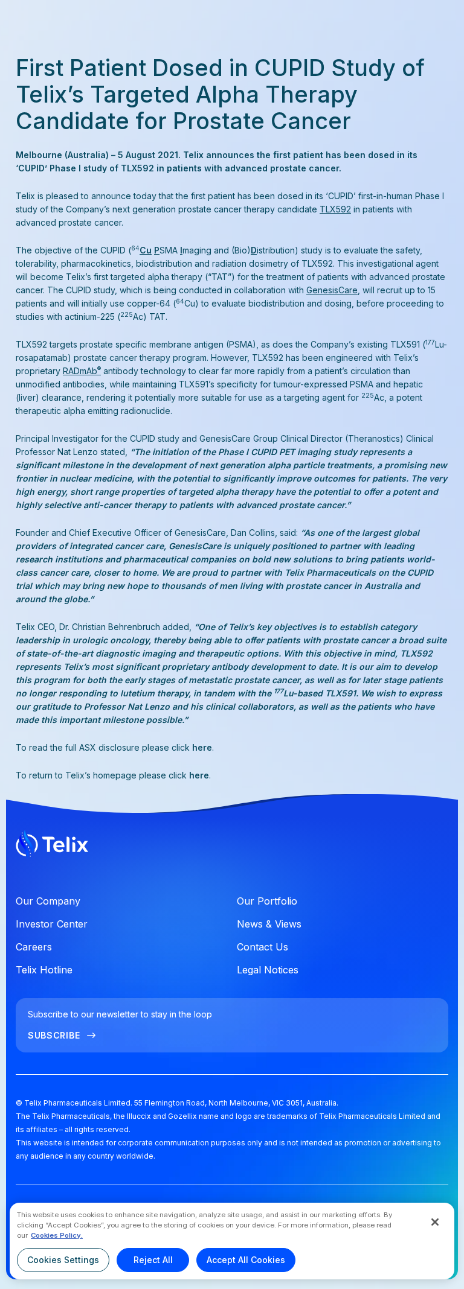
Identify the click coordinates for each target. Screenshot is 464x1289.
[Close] (435, 1222)
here (202, 747)
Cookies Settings (63, 1260)
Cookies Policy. (57, 1235)
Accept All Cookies (246, 1260)
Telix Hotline (44, 970)
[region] (232, 1241)
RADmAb (82, 371)
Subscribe (54, 1035)
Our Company (48, 901)
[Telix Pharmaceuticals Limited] (232, 846)
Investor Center (52, 924)
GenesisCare (332, 290)
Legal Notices (267, 970)
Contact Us (262, 947)
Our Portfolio (267, 901)
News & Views (269, 924)
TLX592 (335, 209)
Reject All (153, 1260)
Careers (34, 947)
